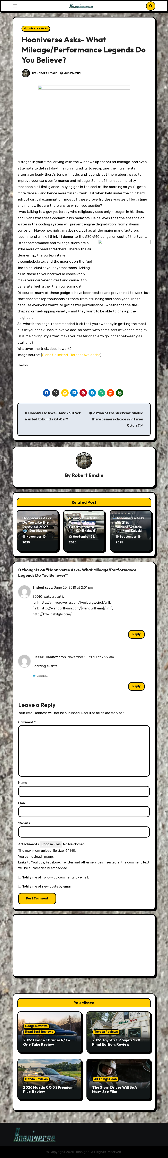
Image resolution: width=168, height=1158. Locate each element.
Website (24, 823)
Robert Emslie (87, 475)
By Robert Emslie (44, 73)
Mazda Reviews (36, 1079)
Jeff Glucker (38, 531)
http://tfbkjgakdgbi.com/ (52, 614)
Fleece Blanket (45, 657)
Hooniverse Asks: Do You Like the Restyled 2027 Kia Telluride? (37, 525)
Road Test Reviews (39, 1032)
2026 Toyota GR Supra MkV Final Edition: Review (116, 1042)
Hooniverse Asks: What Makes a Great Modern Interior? (84, 525)
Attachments (28, 844)
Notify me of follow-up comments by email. (55, 877)
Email (22, 803)
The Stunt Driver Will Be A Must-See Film (114, 1089)
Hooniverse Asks (36, 28)
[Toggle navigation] (15, 6)
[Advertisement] (84, 946)
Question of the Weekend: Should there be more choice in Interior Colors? (116, 419)
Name (22, 783)
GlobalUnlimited (55, 355)
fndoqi (38, 587)
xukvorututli (53, 597)
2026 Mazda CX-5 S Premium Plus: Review (48, 1089)
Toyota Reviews (106, 1032)
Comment (27, 722)
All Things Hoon (105, 1079)
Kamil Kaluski (85, 531)
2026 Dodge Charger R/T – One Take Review (46, 1042)
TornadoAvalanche (85, 355)
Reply (136, 634)
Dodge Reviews (36, 1026)
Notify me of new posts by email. (47, 886)
